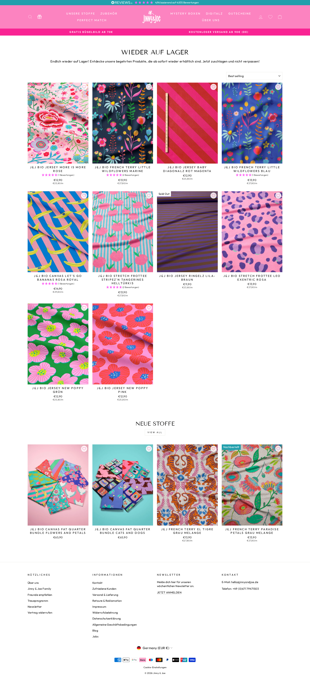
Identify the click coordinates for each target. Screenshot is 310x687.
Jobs (95, 636)
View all (155, 432)
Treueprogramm (38, 600)
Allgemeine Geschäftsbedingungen (114, 624)
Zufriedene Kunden (104, 588)
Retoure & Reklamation (107, 600)
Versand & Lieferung (105, 595)
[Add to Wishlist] (84, 87)
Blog (95, 630)
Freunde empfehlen (40, 595)
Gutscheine (239, 13)
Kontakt (97, 582)
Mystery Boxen (185, 13)
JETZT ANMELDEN (169, 592)
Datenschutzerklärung (106, 618)
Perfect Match (92, 20)
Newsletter (35, 606)
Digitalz (214, 13)
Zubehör (109, 13)
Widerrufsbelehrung (105, 612)
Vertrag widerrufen (40, 612)
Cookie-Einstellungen (155, 667)
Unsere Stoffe (80, 13)
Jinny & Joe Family (39, 588)
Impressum (99, 606)
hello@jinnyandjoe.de (244, 582)
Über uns (211, 20)
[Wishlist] (270, 16)
